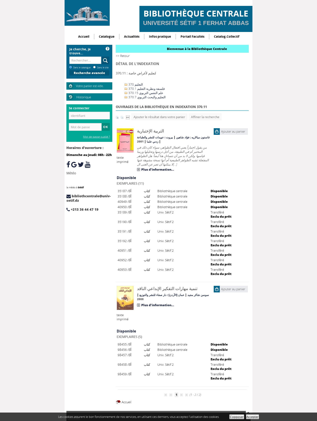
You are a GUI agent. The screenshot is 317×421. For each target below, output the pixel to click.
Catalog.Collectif (226, 36)
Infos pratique (160, 36)
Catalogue (106, 36)
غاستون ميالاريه (201, 137)
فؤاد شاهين (182, 137)
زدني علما (152, 141)
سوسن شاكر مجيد (198, 295)
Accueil (83, 36)
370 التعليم (135, 84)
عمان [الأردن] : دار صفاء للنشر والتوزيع (161, 295)
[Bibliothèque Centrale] (87, 13)
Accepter (252, 417)
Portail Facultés (192, 36)
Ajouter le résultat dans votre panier (159, 117)
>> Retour (123, 56)
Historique (83, 97)
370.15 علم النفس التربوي (145, 93)
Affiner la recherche (205, 117)
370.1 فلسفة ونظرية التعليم (146, 89)
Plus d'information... (157, 169)
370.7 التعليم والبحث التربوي (147, 97)
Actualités (131, 36)
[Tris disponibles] (128, 117)
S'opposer (237, 417)
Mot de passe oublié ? (96, 136)
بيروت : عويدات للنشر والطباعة (155, 137)
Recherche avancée (89, 73)
